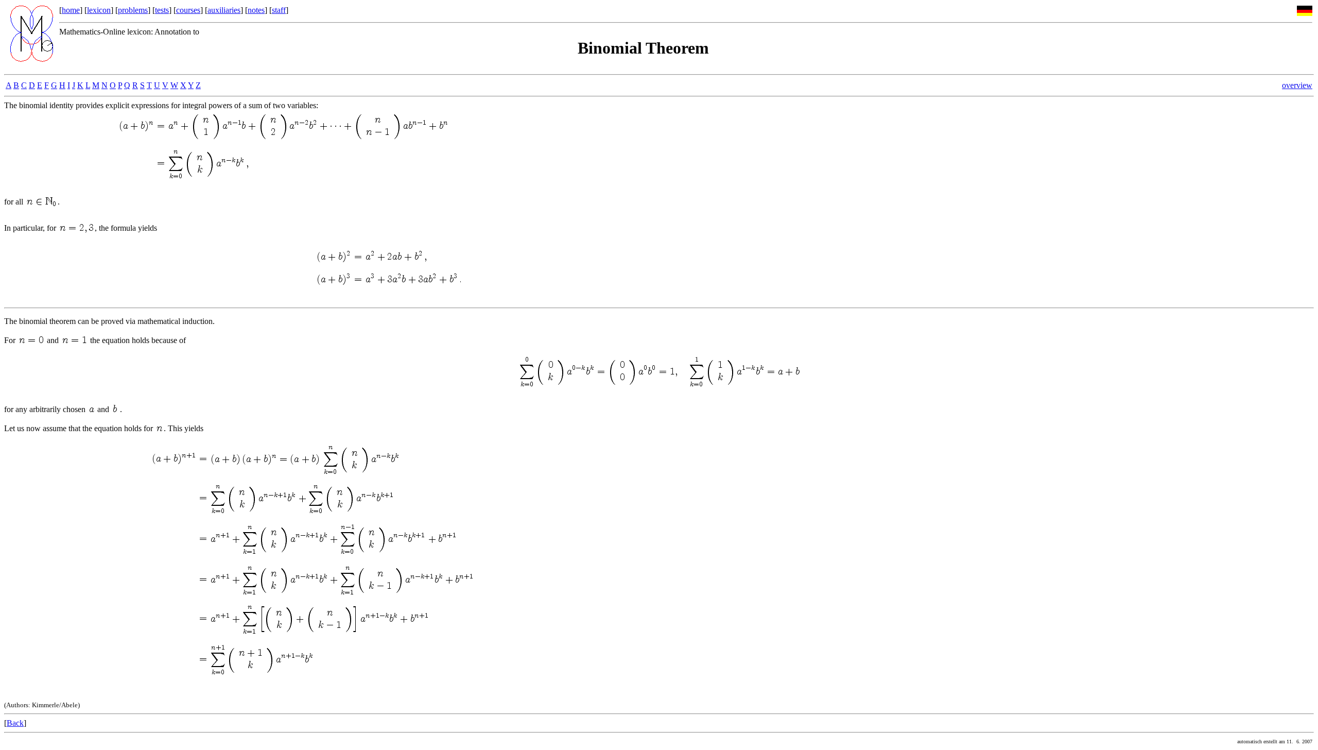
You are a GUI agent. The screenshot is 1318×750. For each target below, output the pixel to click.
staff (279, 10)
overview (1297, 85)
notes (256, 10)
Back (15, 723)
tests (162, 10)
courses (188, 10)
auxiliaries (223, 10)
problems (133, 10)
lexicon (99, 10)
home (71, 10)
